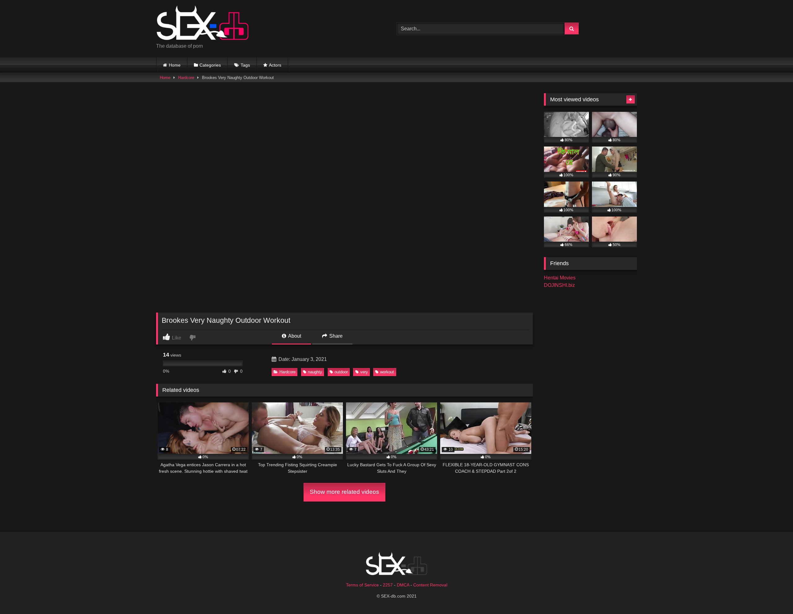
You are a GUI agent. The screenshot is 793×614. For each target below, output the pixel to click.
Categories (210, 65)
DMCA (403, 584)
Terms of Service (362, 584)
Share (335, 336)
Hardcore (186, 77)
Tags (245, 65)
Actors (275, 65)
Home (175, 65)
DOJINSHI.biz (559, 285)
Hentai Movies (560, 277)
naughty (315, 372)
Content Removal (430, 584)
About (294, 336)
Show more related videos (344, 492)
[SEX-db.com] (202, 23)
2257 (388, 584)
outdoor (341, 372)
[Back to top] (774, 596)
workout (387, 372)
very (364, 372)
